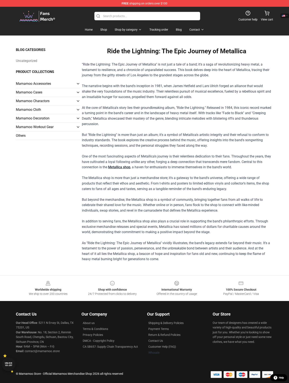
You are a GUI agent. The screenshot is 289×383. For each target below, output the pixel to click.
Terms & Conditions (95, 329)
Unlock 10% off (8, 364)
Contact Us (155, 340)
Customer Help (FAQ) (162, 346)
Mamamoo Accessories (33, 84)
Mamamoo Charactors (33, 101)
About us (89, 323)
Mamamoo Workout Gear (35, 127)
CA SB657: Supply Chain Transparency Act (110, 346)
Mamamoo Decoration (33, 118)
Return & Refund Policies (164, 334)
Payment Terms (158, 329)
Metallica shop (119, 167)
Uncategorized (26, 61)
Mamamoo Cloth (28, 110)
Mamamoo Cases (29, 92)
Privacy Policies (93, 334)
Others (21, 136)
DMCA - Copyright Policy (98, 340)
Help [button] (281, 377)
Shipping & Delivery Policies (166, 323)
